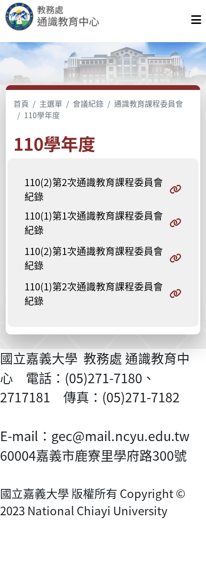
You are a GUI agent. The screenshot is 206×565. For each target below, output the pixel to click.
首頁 (21, 103)
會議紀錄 (88, 103)
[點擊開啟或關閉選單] (196, 17)
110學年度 (42, 115)
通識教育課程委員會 (148, 103)
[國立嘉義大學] (56, 17)
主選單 (50, 103)
